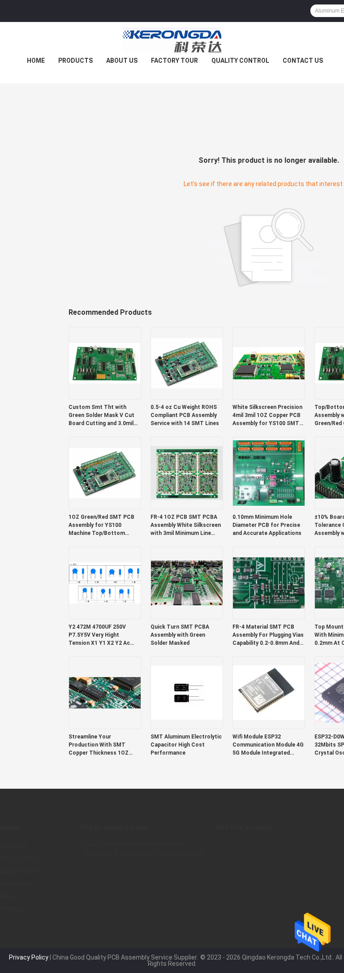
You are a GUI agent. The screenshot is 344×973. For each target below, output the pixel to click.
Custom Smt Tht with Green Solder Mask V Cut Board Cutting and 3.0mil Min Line (101, 415)
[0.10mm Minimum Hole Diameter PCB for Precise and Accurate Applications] (269, 472)
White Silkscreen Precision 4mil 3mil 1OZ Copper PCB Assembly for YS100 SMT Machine (267, 415)
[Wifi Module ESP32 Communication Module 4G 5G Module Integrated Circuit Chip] (269, 692)
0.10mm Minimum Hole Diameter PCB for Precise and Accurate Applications (266, 525)
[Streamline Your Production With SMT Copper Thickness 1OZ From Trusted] (105, 692)
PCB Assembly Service (114, 827)
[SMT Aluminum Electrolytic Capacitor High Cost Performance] (187, 692)
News (8, 896)
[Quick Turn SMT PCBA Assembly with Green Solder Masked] (187, 582)
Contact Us (303, 60)
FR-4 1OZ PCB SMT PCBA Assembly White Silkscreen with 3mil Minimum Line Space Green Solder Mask (185, 525)
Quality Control (240, 60)
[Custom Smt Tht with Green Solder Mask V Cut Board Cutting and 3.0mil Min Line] (105, 362)
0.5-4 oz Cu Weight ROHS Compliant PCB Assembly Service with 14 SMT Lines (184, 415)
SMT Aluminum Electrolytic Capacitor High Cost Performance (186, 745)
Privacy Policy (28, 957)
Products (75, 60)
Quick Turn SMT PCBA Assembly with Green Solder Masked (179, 635)
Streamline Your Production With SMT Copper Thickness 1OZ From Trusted (99, 745)
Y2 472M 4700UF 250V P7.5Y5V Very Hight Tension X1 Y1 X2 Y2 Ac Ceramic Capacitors (99, 635)
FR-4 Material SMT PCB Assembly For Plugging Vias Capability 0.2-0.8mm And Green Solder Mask (268, 635)
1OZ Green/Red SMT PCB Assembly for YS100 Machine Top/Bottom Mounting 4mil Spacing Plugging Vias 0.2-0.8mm (101, 525)
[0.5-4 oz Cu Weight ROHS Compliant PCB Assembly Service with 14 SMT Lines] (187, 362)
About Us (122, 60)
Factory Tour (174, 60)
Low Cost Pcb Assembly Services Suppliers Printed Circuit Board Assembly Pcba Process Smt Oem (145, 850)
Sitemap (12, 908)
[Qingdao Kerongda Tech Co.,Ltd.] (172, 39)
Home (36, 60)
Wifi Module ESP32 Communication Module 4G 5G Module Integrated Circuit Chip (268, 745)
